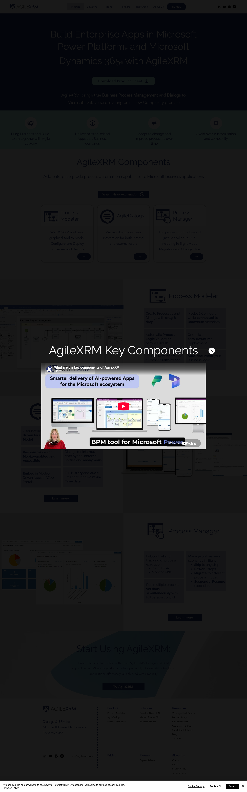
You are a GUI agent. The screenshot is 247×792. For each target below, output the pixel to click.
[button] (212, 351)
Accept (232, 786)
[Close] (243, 786)
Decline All (215, 786)
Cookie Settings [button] (196, 786)
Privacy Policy (11, 787)
